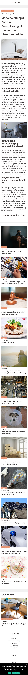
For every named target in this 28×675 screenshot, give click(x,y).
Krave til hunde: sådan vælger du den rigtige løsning (13, 433)
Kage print (4, 577)
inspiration (4, 247)
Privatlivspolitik (16, 673)
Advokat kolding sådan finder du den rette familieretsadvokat (13, 313)
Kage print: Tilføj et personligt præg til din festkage (13, 583)
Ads (14, 660)
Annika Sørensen (15, 13)
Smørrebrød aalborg (8, 342)
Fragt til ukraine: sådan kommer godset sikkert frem (11, 402)
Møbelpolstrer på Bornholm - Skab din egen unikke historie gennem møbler (13, 624)
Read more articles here (14, 215)
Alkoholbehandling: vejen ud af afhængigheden (11, 252)
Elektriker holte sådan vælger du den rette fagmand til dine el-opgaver (13, 283)
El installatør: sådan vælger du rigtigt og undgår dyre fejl (13, 493)
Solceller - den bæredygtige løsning (13, 523)
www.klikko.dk (15, 648)
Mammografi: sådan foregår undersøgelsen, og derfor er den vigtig (13, 372)
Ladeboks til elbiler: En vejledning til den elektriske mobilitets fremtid (14, 552)
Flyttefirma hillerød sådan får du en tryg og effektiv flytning (12, 463)
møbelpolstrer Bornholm (8, 10)
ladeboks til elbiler (6, 547)
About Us (14, 662)
